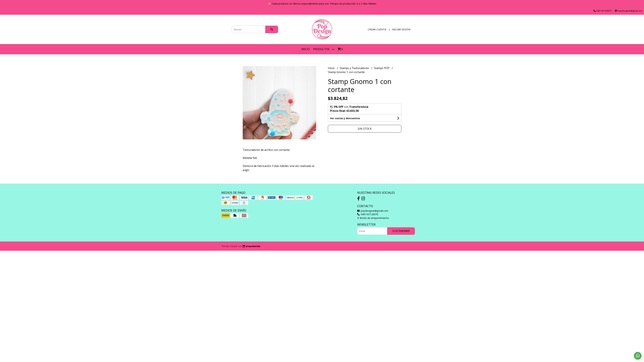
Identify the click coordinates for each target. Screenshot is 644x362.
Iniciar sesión (401, 29)
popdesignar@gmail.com (374, 210)
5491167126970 (369, 214)
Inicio (305, 49)
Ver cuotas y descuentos (345, 118)
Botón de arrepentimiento (374, 218)
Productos (321, 49)
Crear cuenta (377, 29)
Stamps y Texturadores (355, 68)
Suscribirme (401, 231)
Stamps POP (382, 68)
